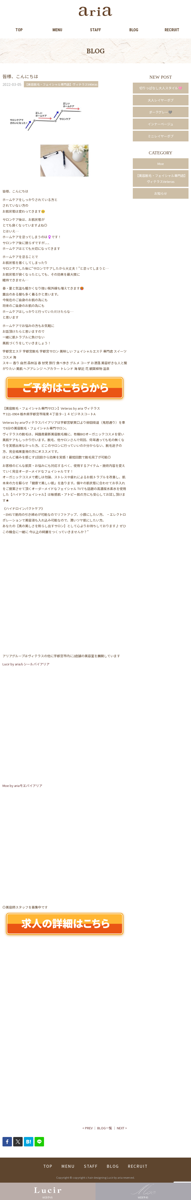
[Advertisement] (64, 987)
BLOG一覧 (104, 1128)
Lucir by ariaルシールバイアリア (25, 664)
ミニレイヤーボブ (161, 136)
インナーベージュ (160, 124)
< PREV (87, 1128)
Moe (160, 163)
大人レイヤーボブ (161, 100)
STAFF (95, 30)
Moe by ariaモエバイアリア (22, 785)
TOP (19, 30)
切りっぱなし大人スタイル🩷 (160, 88)
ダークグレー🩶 (160, 112)
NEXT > (122, 1128)
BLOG (133, 30)
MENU (57, 30)
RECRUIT (172, 30)
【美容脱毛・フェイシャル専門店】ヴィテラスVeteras (161, 178)
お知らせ (160, 193)
